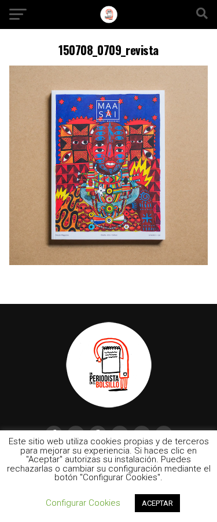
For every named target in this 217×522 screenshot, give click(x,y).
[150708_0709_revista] (108, 261)
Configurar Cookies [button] (83, 503)
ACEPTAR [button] (157, 503)
